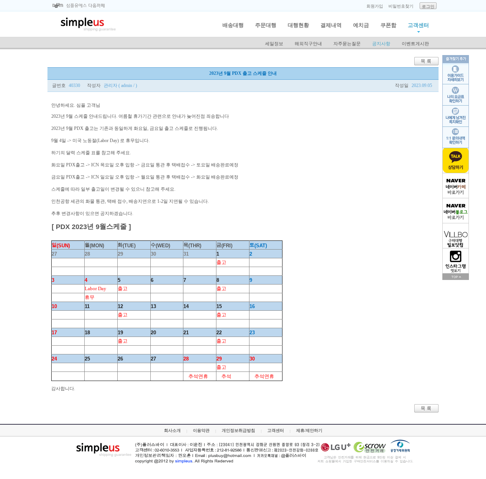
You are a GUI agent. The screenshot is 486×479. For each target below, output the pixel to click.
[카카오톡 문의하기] (455, 160)
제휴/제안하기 (309, 430)
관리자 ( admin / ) (120, 85)
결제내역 (331, 25)
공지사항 (381, 43)
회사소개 (172, 430)
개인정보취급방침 (238, 430)
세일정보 (274, 43)
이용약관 (201, 430)
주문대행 (265, 25)
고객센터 (418, 25)
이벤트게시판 (415, 43)
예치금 (361, 25)
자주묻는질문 (347, 43)
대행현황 (298, 25)
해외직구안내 (308, 43)
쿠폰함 (388, 25)
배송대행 (233, 25)
